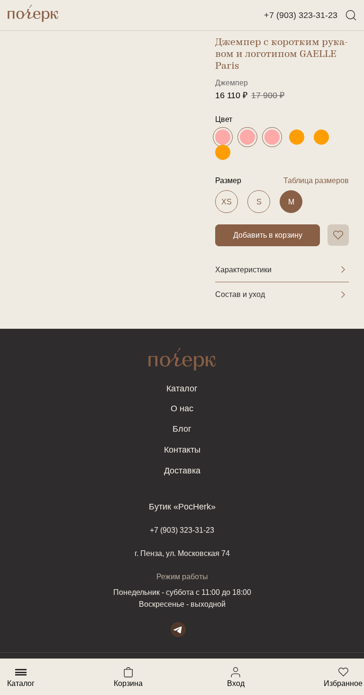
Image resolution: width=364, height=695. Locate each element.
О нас (182, 408)
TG (178, 629)
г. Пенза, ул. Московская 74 (182, 553)
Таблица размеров (316, 180)
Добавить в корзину (267, 235)
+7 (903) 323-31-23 (300, 15)
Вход (235, 672)
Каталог (182, 388)
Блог (182, 429)
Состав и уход (240, 294)
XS (226, 202)
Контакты (182, 449)
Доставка (182, 470)
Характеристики (243, 270)
